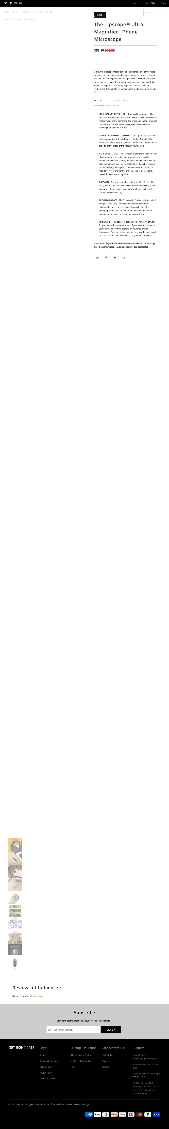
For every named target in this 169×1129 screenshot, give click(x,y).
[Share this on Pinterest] (114, 258)
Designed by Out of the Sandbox (49, 1104)
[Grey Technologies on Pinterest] (10, 3)
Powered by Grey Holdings (77, 1104)
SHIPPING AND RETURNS (106, 105)
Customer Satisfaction (81, 1061)
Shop (15, 12)
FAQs (73, 1067)
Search (43, 1055)
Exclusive (29, 12)
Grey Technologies (86, 13)
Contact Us (107, 1055)
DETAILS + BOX (121, 100)
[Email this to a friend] (123, 258)
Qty (96, 56)
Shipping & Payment (49, 1061)
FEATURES (99, 100)
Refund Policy (46, 1067)
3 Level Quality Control (81, 1055)
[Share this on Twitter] (97, 258)
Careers (105, 1067)
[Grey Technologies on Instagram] (15, 3)
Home (7, 12)
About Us (106, 1061)
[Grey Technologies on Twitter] (5, 3)
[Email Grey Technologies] (20, 3)
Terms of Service (47, 1078)
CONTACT (8, 19)
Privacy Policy (46, 1073)
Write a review (36, 996)
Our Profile (46, 12)
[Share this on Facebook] (106, 258)
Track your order (25, 19)
